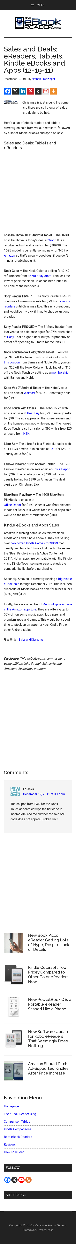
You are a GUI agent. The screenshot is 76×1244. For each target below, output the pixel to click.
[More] (53, 91)
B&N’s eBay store (39, 276)
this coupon (12, 362)
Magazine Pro (43, 1225)
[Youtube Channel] (21, 1180)
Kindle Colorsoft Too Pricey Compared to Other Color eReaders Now (48, 974)
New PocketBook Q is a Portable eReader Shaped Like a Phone (49, 1004)
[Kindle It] (38, 91)
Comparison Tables (17, 1121)
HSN (26, 433)
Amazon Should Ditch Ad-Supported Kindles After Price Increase (48, 1068)
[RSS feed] (28, 1180)
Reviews (10, 1144)
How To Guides (14, 1152)
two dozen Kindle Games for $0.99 (34, 543)
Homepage (11, 1106)
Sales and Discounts (31, 639)
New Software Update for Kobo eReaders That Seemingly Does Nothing (49, 1038)
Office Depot (61, 469)
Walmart (29, 393)
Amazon (9, 255)
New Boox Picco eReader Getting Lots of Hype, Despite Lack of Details (48, 942)
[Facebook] (7, 91)
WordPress (46, 1229)
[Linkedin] (22, 91)
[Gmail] (45, 91)
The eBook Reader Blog (20, 1114)
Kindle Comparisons (17, 1129)
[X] (15, 91)
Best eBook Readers (18, 1137)
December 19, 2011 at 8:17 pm (44, 794)
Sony (10, 337)
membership (60, 372)
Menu (41, 5)
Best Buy (33, 413)
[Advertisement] (38, 191)
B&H (52, 449)
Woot (52, 240)
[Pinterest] (30, 91)
